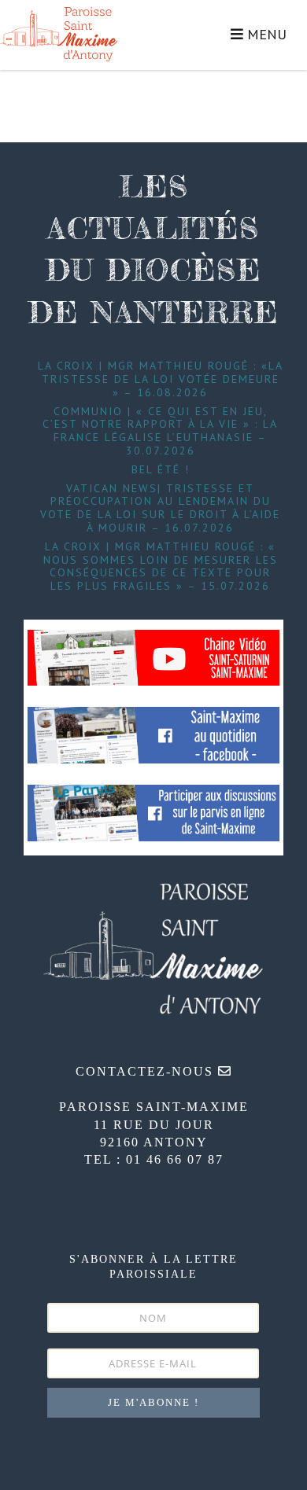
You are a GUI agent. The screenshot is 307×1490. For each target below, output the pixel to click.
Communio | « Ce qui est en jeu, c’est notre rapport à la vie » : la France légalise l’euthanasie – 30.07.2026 (160, 431)
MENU (265, 34)
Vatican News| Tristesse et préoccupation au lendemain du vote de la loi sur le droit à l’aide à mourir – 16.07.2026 (160, 508)
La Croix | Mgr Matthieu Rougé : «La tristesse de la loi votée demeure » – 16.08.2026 (160, 379)
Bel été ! (160, 469)
